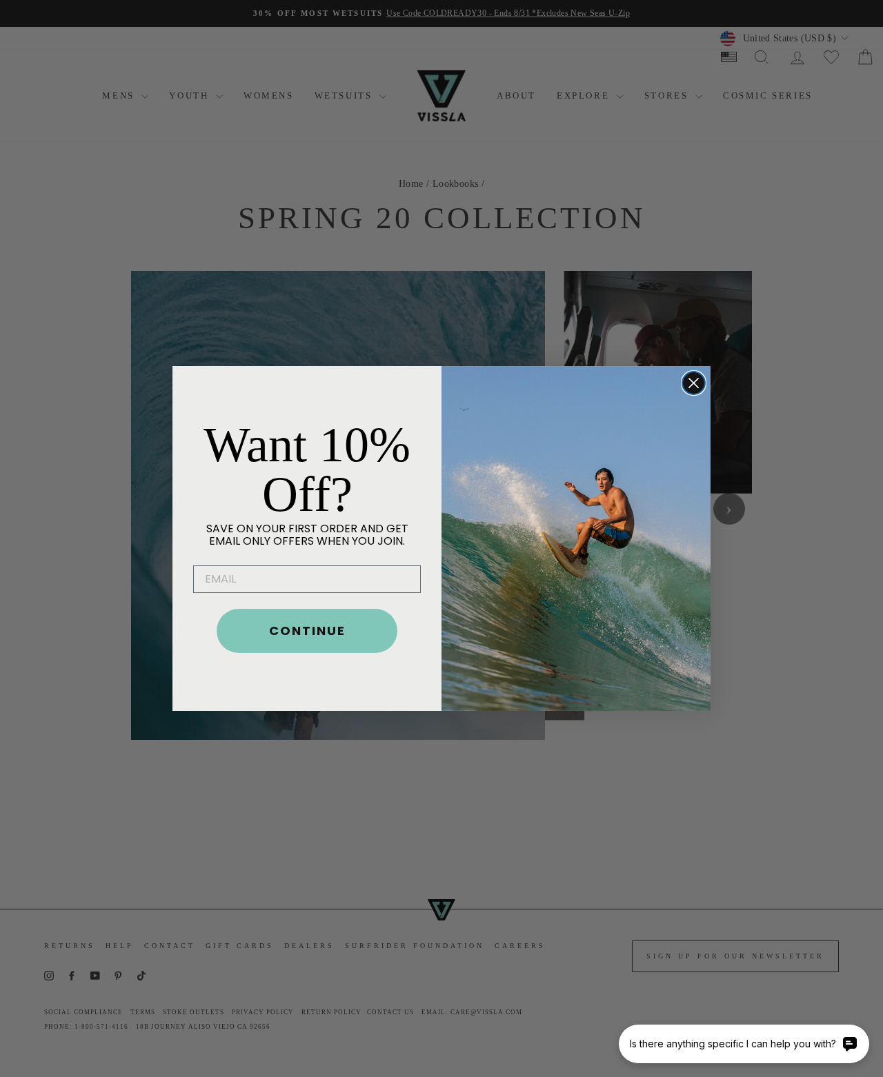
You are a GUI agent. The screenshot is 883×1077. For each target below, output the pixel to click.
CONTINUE (307, 630)
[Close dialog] (693, 383)
